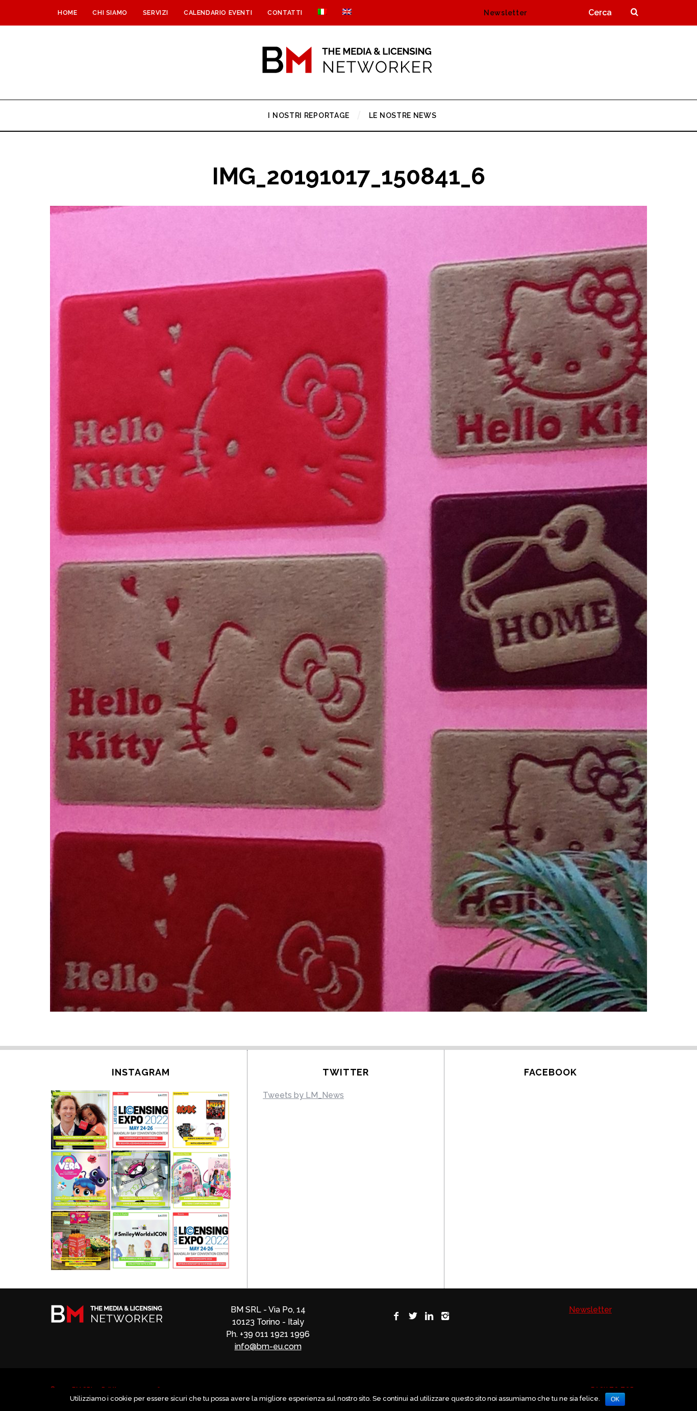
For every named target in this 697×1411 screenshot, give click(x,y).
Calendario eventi (218, 12)
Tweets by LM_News (303, 1095)
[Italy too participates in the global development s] (80, 1180)
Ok (615, 1399)
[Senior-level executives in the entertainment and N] (140, 1120)
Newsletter (505, 13)
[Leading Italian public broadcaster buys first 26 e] (140, 1180)
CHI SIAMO (109, 12)
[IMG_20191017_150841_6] (348, 1009)
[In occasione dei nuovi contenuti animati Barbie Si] (201, 1180)
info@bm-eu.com (268, 1346)
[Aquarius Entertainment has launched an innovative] (201, 1120)
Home (67, 12)
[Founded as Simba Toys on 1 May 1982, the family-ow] (80, 1120)
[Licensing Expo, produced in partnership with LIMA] (201, 1240)
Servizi (155, 12)
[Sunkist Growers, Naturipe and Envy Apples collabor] (80, 1240)
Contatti (285, 12)
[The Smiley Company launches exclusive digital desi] (140, 1240)
